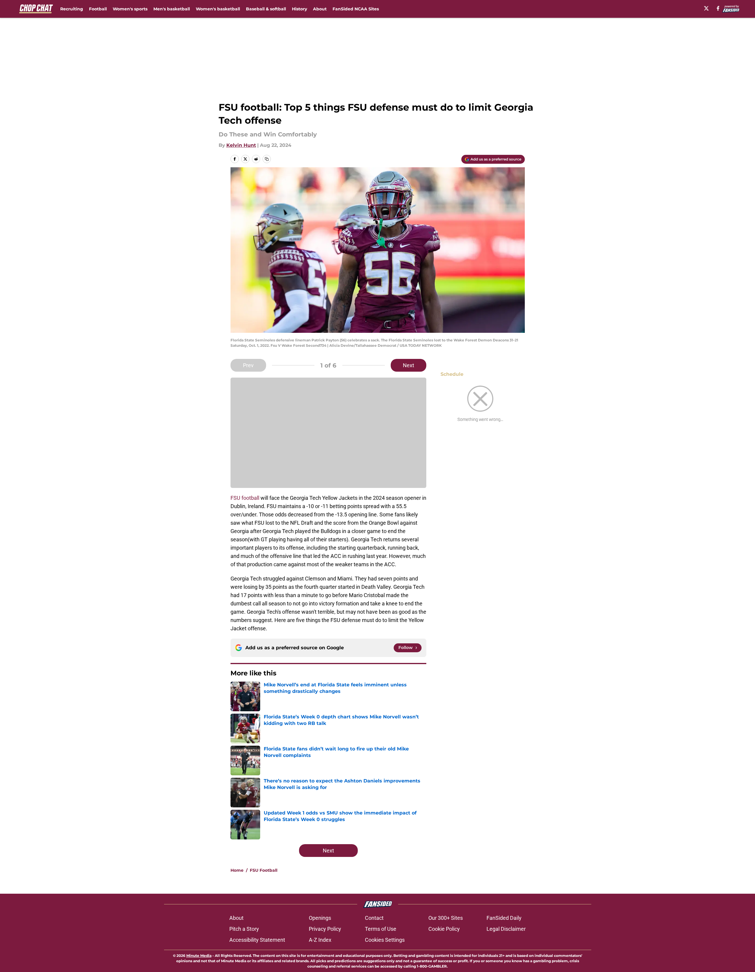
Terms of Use (380, 929)
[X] (706, 8)
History (299, 9)
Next (408, 365)
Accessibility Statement (257, 940)
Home (237, 870)
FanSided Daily (504, 918)
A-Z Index (320, 940)
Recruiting (71, 9)
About (320, 9)
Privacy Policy (325, 929)
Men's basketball (171, 9)
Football (98, 9)
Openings (320, 918)
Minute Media (199, 955)
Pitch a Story (244, 929)
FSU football (245, 498)
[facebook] (718, 8)
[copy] (267, 159)
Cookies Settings (385, 940)
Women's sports (130, 9)
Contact (374, 918)
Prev (248, 365)
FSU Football (263, 870)
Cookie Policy (444, 929)
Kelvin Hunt (241, 145)
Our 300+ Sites (445, 918)
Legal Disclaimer (506, 929)
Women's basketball (218, 9)
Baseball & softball (266, 9)
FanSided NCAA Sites (356, 9)
